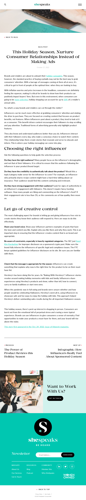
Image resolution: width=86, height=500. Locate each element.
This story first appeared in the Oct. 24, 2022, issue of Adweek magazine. (36, 326)
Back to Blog (12, 37)
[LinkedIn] (59, 466)
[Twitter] (65, 466)
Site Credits (47, 494)
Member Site (47, 469)
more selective (21, 99)
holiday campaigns (54, 75)
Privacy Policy (38, 494)
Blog (28, 469)
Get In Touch (55, 398)
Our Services (17, 473)
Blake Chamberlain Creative (48, 499)
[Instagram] (72, 466)
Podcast (30, 473)
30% (66, 99)
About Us (15, 469)
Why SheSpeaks (48, 473)
